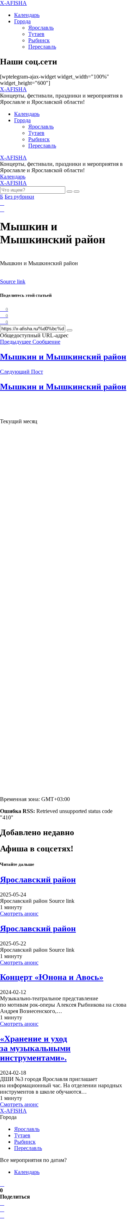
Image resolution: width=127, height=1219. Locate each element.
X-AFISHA (13, 3)
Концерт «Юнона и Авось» (51, 977)
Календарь (27, 15)
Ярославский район (38, 879)
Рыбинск (39, 40)
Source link (12, 282)
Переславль (42, 47)
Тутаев (36, 34)
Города (22, 21)
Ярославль (41, 28)
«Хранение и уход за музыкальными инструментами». (35, 1048)
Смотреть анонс (19, 914)
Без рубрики (19, 197)
